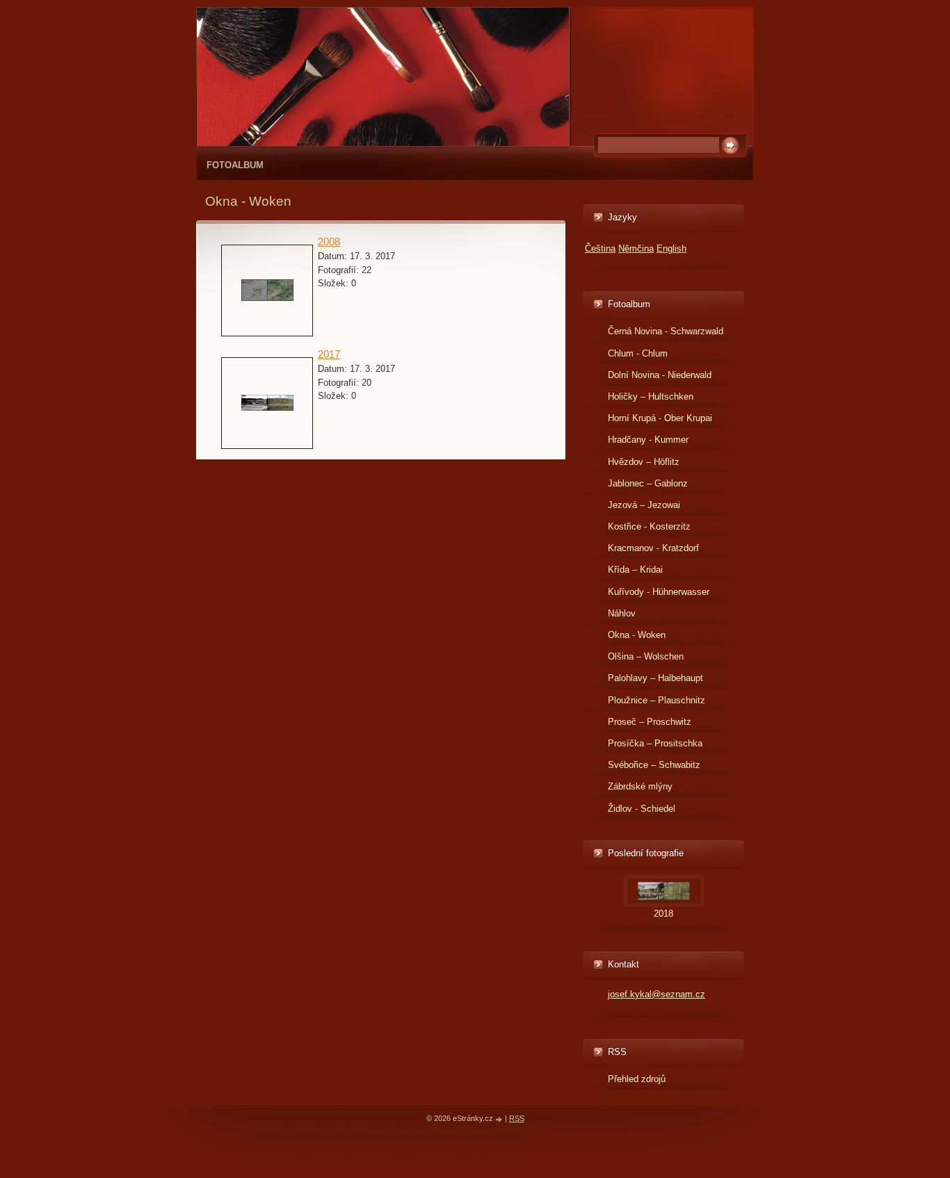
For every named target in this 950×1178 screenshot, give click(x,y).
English (671, 248)
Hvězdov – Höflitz (643, 462)
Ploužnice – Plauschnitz (656, 700)
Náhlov (622, 613)
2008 (329, 241)
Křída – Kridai (635, 569)
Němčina (636, 248)
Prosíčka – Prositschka (655, 743)
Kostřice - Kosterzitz (649, 526)
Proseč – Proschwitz (649, 722)
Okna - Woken (637, 635)
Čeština (600, 248)
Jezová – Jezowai (644, 505)
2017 (329, 354)
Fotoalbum (235, 165)
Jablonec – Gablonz (648, 483)
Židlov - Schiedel (641, 808)
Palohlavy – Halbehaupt (655, 678)
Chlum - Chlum (638, 353)
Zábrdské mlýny (640, 786)
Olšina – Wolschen (646, 656)
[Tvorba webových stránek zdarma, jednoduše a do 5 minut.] (500, 1119)
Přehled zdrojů (637, 1079)
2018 (663, 913)
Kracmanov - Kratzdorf (653, 548)
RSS (516, 1118)
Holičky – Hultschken (650, 396)
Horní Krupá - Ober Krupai (660, 418)
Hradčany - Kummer (648, 439)
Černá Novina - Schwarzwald (665, 331)
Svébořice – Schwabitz (654, 765)
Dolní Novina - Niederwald (659, 375)
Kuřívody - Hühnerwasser (658, 592)
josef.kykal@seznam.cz (656, 994)
